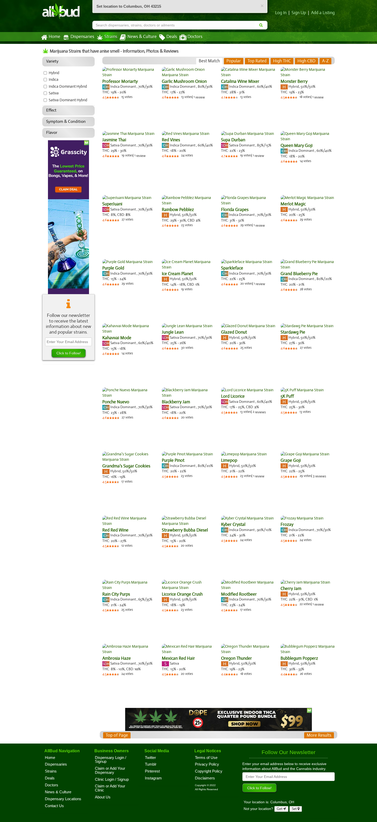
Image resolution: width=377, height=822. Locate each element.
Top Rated (256, 61)
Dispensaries (82, 36)
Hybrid (54, 73)
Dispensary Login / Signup (110, 760)
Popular (233, 61)
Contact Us (54, 806)
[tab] (209, 61)
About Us (103, 797)
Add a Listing (323, 12)
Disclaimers (205, 778)
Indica (53, 79)
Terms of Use (206, 758)
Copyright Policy (208, 771)
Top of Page (117, 735)
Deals (171, 36)
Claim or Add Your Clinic (110, 788)
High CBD (306, 61)
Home (54, 36)
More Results (319, 735)
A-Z (325, 61)
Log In (280, 12)
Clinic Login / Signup (112, 779)
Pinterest (152, 771)
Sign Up (299, 12)
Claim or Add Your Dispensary (110, 770)
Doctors (194, 36)
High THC (282, 61)
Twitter (150, 758)
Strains (110, 36)
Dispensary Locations (63, 799)
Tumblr (150, 764)
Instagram (153, 778)
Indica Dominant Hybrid (68, 86)
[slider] (112, 97)
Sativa (54, 93)
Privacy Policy (207, 764)
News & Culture (142, 36)
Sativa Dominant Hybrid (68, 100)
